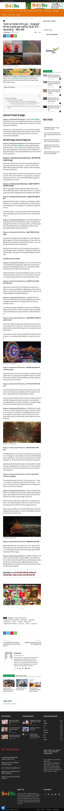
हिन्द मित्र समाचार (7, 32)
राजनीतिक (20, 11)
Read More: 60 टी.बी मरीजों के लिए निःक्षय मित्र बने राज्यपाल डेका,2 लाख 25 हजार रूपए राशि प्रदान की (23, 107)
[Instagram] (52, 1)
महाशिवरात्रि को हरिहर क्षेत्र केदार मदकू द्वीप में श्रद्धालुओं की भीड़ (32, 643)
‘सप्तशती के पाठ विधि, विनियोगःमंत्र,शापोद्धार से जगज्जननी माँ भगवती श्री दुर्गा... (35, 736)
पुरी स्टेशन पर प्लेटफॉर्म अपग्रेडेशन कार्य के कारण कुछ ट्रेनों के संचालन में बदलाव (8, 690)
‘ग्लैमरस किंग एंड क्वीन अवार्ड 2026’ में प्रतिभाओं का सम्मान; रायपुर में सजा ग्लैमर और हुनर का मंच (52, 146)
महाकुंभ (21, 123)
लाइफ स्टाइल (32, 11)
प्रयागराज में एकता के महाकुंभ (10, 98)
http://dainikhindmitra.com (19, 655)
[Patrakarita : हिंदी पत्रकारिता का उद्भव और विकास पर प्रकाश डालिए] (26, 722)
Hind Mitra (20, 621)
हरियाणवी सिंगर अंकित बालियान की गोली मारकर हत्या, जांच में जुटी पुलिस (54, 108)
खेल (28, 11)
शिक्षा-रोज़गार (18, 14)
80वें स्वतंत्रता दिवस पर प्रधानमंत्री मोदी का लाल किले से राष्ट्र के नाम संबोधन (34, 690)
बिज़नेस (36, 11)
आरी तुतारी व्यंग (4, 14)
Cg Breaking (31, 619)
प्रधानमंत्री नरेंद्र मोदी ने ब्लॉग (18, 78)
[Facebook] (49, 1)
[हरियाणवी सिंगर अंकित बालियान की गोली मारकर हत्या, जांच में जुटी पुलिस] (45, 106)
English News (11, 14)
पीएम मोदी (24, 80)
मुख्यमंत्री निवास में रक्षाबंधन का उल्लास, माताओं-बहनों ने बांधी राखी (14, 722)
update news (34, 623)
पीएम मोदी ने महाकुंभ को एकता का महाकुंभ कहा (15, 100)
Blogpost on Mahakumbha (20, 618)
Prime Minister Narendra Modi (10, 623)
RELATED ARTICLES (9, 675)
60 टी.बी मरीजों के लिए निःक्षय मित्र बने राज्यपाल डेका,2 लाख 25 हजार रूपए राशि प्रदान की (11, 644)
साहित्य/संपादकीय (56, 11)
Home (4, 18)
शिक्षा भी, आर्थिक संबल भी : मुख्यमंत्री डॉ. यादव (11, 768)
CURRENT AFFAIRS (48, 11)
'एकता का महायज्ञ (10, 618)
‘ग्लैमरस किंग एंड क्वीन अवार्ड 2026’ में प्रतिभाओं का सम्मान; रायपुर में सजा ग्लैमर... (53, 99)
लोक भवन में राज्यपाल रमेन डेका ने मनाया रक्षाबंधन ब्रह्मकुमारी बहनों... (14, 729)
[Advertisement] (22, 90)
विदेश (8, 11)
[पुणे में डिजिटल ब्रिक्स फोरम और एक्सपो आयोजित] (22, 683)
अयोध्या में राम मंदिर (17, 145)
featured (14, 621)
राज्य (16, 11)
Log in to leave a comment (9, 703)
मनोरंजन (24, 11)
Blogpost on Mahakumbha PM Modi (11, 619)
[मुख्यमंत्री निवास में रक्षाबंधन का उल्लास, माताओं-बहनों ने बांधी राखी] (45, 75)
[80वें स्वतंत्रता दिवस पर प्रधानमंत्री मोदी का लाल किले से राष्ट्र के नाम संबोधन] (35, 683)
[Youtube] (60, 1)
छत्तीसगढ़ (11, 11)
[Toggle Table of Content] (39, 96)
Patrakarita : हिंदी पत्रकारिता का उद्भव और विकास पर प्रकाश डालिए (35, 722)
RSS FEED (48, 119)
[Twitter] (57, 1)
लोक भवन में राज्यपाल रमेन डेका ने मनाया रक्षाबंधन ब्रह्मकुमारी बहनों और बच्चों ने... (54, 83)
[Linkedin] (54, 1)
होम (2, 11)
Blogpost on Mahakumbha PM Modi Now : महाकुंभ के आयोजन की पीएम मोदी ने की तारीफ (25, 102)
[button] (62, 11)
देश (5, 11)
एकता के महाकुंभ (35, 119)
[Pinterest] (23, 668)
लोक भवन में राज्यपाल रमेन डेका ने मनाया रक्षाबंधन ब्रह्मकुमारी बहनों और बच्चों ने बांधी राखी (52, 134)
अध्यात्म (40, 11)
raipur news (21, 623)
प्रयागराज (38, 76)
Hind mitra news (27, 621)
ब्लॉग (27, 143)
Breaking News (24, 619)
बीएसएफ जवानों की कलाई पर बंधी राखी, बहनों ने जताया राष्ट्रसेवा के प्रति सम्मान (54, 91)
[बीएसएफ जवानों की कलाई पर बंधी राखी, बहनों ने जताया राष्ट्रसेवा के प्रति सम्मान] (45, 90)
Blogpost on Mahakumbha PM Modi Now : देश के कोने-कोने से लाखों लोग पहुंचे (22, 101)
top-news (27, 623)
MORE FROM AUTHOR (21, 675)
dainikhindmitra (7, 621)
